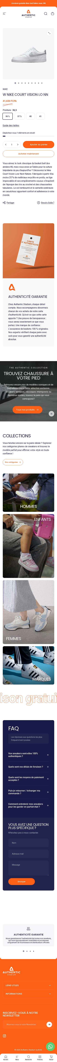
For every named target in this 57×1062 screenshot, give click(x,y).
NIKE (5, 89)
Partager (10, 203)
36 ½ (8, 116)
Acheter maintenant (28, 153)
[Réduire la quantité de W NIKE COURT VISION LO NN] (6, 144)
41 (40, 116)
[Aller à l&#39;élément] (15, 83)
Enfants (42, 519)
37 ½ (19, 116)
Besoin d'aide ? (47, 203)
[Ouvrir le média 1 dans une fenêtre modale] (49, 33)
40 (30, 116)
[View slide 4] (33, 951)
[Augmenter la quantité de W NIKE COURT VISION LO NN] (18, 144)
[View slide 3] (30, 951)
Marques (41, 679)
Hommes (28, 506)
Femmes (13, 639)
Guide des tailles (11, 125)
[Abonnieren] (49, 1024)
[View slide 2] (26, 951)
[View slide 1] (23, 951)
